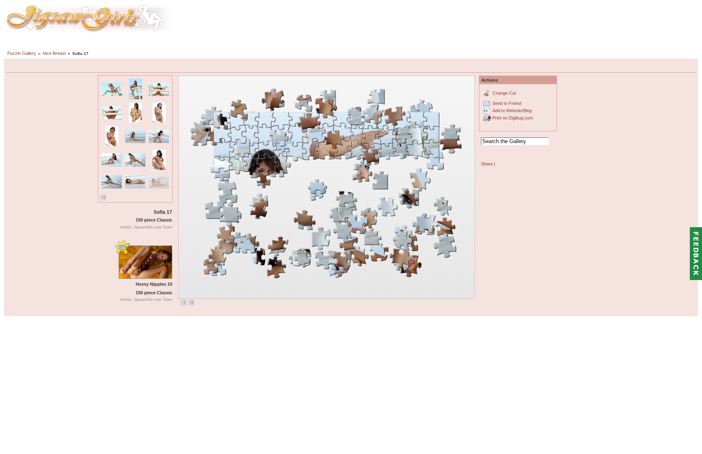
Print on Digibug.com (512, 117)
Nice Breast (54, 53)
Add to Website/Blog (512, 110)
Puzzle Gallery (21, 53)
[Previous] (103, 197)
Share (487, 163)
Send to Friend (506, 103)
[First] (183, 303)
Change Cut (504, 93)
